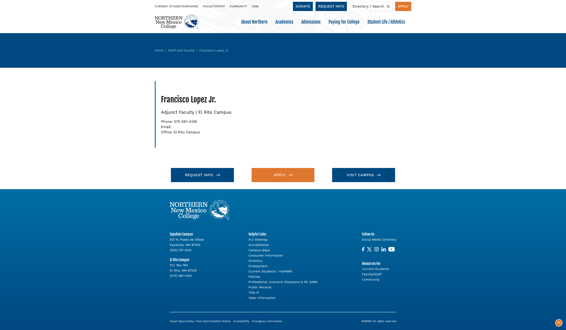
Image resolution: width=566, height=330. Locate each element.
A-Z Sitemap (258, 239)
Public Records (260, 287)
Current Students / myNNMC (271, 271)
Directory (255, 260)
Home (159, 50)
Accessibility (241, 321)
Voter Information (262, 298)
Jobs (255, 6)
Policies (254, 276)
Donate (303, 6)
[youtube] (391, 249)
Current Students (375, 269)
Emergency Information (267, 321)
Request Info (331, 6)
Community (238, 6)
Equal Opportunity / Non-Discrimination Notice (200, 321)
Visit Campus (360, 175)
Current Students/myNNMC (177, 6)
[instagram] (376, 249)
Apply (403, 6)
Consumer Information (266, 255)
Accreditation (259, 245)
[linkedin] (383, 249)
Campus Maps (259, 250)
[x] (369, 249)
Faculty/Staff (214, 6)
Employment (258, 266)
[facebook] (363, 249)
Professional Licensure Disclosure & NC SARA (283, 282)
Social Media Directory (379, 239)
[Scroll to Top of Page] (558, 322)
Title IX (254, 292)
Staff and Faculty (181, 50)
